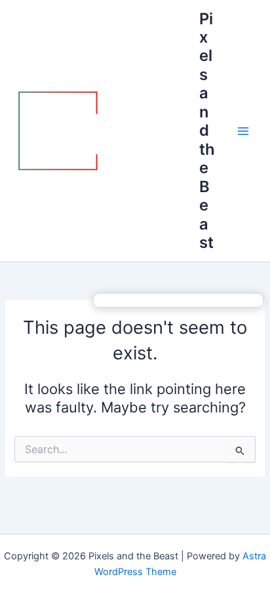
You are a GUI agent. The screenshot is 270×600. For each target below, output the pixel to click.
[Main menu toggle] (243, 131)
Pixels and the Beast (207, 130)
